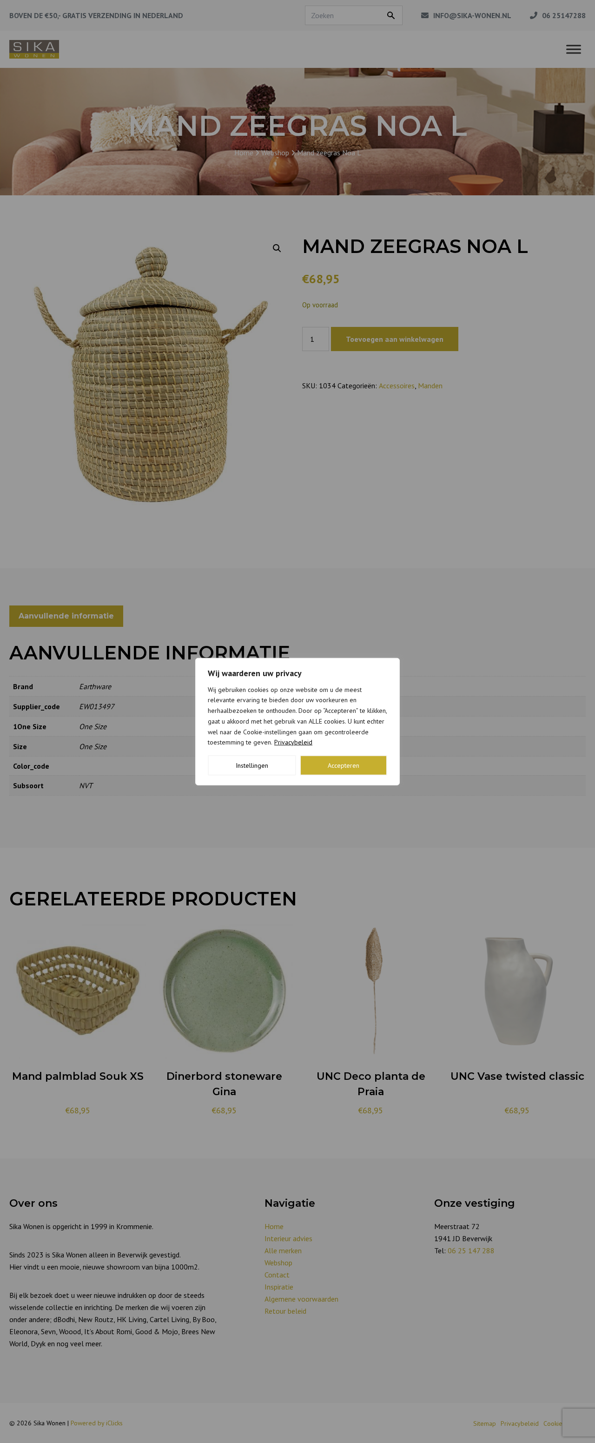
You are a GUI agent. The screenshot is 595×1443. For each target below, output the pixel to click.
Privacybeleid (293, 742)
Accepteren (343, 765)
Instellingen (252, 765)
